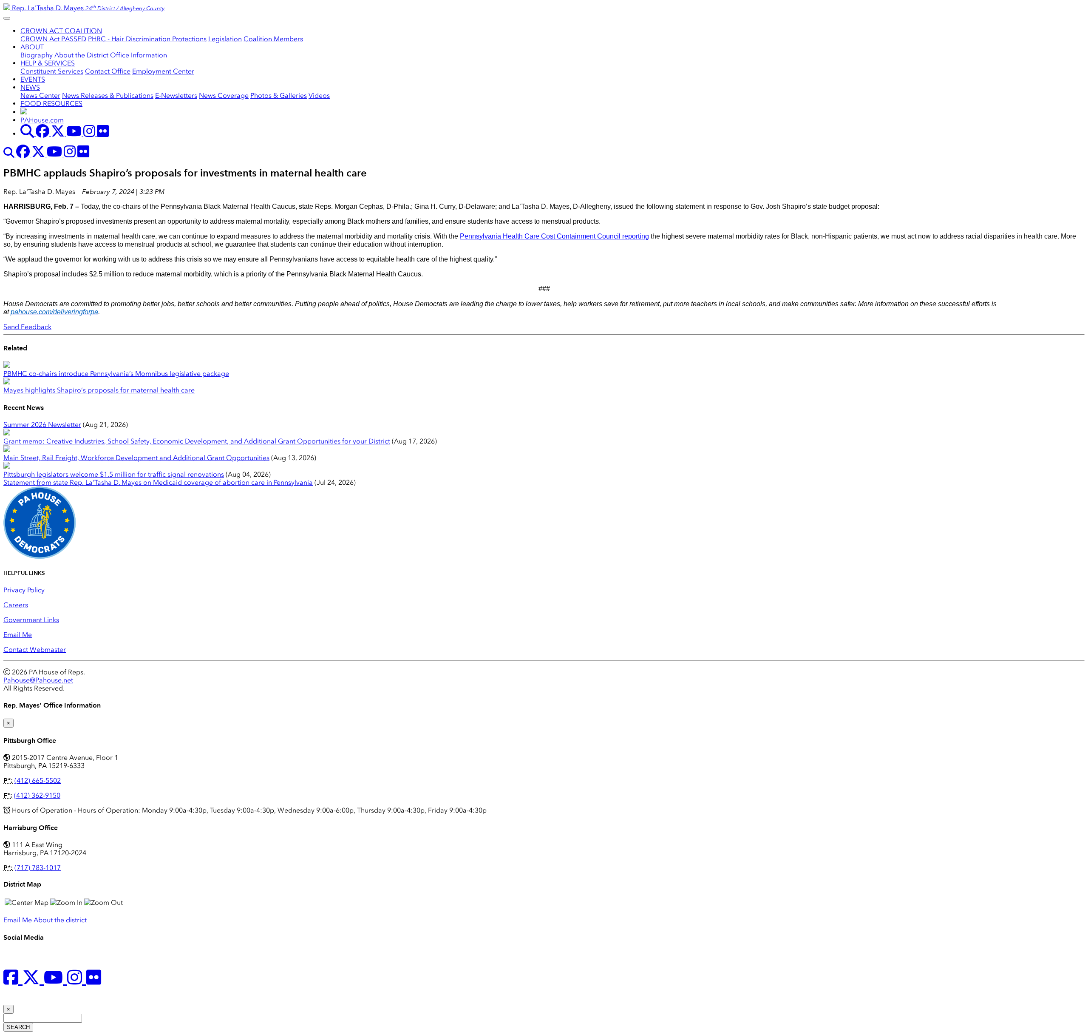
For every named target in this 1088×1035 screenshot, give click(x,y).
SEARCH (18, 1027)
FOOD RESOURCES (51, 104)
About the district (60, 920)
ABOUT (32, 47)
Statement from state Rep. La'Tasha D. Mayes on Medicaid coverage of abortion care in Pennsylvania (158, 482)
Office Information (138, 55)
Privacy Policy (24, 590)
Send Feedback (27, 327)
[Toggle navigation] (6, 18)
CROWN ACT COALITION (61, 31)
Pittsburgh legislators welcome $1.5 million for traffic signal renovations (113, 474)
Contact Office (107, 71)
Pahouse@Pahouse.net (38, 680)
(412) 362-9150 (37, 795)
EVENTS (32, 79)
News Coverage (224, 95)
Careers (15, 605)
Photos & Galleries (278, 95)
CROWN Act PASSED (53, 39)
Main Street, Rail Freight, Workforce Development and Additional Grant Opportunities (136, 458)
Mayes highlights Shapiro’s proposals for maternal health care (99, 390)
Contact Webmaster (34, 649)
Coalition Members (273, 39)
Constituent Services (51, 71)
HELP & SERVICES (47, 63)
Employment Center (163, 71)
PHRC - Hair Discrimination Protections (147, 39)
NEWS (30, 87)
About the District (81, 55)
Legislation (225, 39)
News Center (40, 95)
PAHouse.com (42, 120)
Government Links (31, 620)
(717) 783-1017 (37, 868)
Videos (319, 95)
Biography (36, 55)
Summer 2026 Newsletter (42, 425)
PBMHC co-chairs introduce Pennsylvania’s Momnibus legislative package (116, 374)
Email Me (17, 635)
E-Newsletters (176, 95)
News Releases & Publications (107, 95)
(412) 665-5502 (37, 780)
